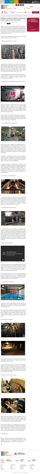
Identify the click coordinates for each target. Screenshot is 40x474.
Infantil (11, 467)
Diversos (11, 465)
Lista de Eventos (28, 12)
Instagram (21, 5)
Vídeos (2, 469)
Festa (1, 466)
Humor (2, 467)
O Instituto (2, 460)
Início (2, 15)
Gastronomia (22, 466)
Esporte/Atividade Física (23, 465)
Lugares (35, 6)
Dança (1, 465)
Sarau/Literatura (12, 468)
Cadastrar (33, 29)
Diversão (6, 15)
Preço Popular (3, 468)
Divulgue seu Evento (36, 12)
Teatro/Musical (32, 468)
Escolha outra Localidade (13, 12)
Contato (29, 460)
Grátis (30, 466)
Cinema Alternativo (13, 464)
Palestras (21, 467)
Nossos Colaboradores (9, 460)
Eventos (31, 6)
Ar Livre (2, 464)
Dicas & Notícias (21, 12)
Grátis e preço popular (4, 12)
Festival (11, 466)
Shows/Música (22, 468)
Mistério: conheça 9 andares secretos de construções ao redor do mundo (22, 15)
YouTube (23, 5)
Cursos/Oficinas (32, 464)
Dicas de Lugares (22, 460)
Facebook (16, 5)
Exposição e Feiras (32, 465)
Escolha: (31, 6)
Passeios (31, 467)
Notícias (9, 15)
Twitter (19, 5)
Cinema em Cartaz (22, 464)
